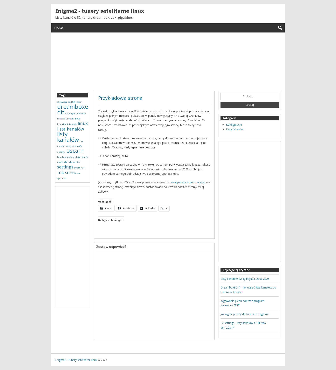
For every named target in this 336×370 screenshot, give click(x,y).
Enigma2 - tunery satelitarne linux (99, 10)
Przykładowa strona (120, 98)
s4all (66, 162)
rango (60, 162)
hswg (77, 118)
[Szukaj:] (249, 96)
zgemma (61, 178)
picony (70, 157)
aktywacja (62, 102)
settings (65, 167)
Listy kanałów (234, 129)
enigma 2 (73, 113)
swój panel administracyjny (188, 182)
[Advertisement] (168, 59)
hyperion (61, 124)
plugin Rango (81, 157)
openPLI (61, 152)
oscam (75, 150)
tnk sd (63, 172)
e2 (66, 113)
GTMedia (70, 118)
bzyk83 (71, 102)
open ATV (77, 146)
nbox (69, 146)
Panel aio (61, 157)
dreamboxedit (72, 109)
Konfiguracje (234, 124)
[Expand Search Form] (280, 27)
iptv (69, 124)
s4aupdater (74, 162)
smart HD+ (79, 167)
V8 (75, 173)
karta (74, 124)
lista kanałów (70, 129)
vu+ (78, 173)
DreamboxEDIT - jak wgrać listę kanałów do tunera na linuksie (248, 290)
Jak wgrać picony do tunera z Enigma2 (244, 314)
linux (83, 123)
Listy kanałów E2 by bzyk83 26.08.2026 (244, 279)
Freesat (61, 118)
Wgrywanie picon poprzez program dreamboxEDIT (242, 303)
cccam (78, 102)
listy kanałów (68, 137)
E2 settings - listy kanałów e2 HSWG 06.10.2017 (243, 325)
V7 (71, 173)
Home (59, 28)
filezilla (82, 113)
